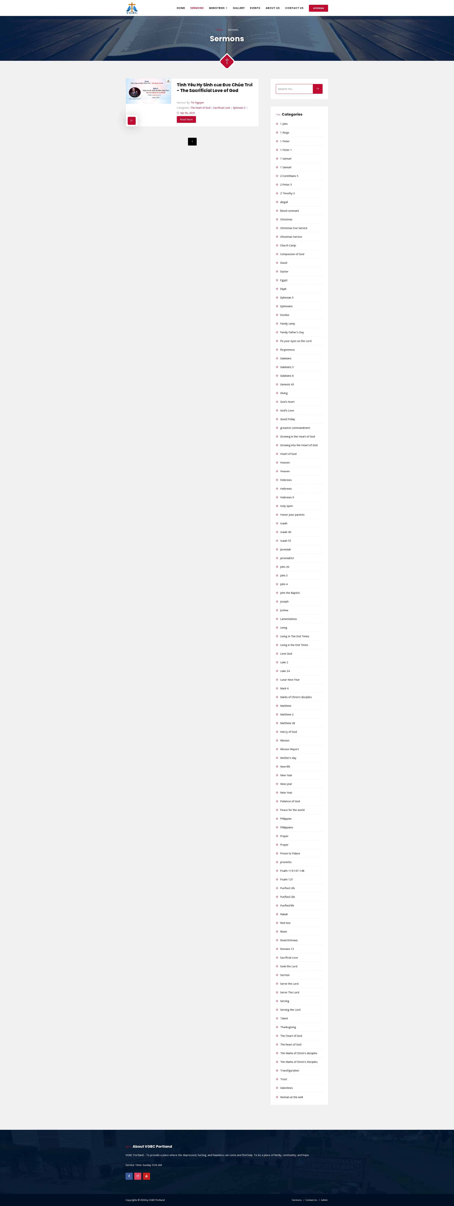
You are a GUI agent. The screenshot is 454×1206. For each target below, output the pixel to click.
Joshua (284, 610)
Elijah (283, 289)
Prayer (284, 836)
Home (181, 8)
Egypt (283, 280)
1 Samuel (285, 158)
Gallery (239, 8)
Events (255, 8)
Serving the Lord (290, 1009)
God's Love (287, 410)
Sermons (197, 8)
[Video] (132, 121)
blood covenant (289, 210)
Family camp (287, 323)
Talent (284, 1018)
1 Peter (285, 141)
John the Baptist (290, 592)
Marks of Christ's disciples (296, 697)
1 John (284, 123)
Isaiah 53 (285, 540)
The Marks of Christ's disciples (298, 1053)
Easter (284, 271)
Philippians (286, 827)
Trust (283, 1079)
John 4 (284, 584)
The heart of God (200, 107)
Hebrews (286, 480)
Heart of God (288, 454)
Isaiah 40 (285, 532)
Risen (283, 931)
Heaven (285, 462)
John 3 (284, 575)
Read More (186, 119)
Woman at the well (291, 1097)
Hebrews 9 (287, 497)
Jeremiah (285, 549)
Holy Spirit (286, 506)
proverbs (286, 862)
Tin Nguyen (197, 102)
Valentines (286, 1088)
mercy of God (288, 731)
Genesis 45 (287, 384)
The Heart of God (291, 1035)
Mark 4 (284, 688)
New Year (286, 775)
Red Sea (285, 923)
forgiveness (287, 349)
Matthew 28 (287, 723)
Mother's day (288, 758)
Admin (324, 1200)
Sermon (285, 975)
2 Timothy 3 (287, 193)
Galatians (285, 358)
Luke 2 (284, 662)
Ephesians (286, 306)
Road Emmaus (289, 940)
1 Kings (284, 132)
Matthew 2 (287, 714)
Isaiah (283, 523)
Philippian (286, 818)
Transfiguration (289, 1070)
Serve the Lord (289, 983)
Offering (318, 8)
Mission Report (289, 749)
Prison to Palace (290, 853)
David (283, 262)
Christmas (286, 219)
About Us (273, 8)
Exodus (284, 315)
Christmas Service (291, 236)
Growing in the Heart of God (297, 436)
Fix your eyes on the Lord (295, 341)
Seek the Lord (288, 966)
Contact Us (294, 8)
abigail (284, 202)
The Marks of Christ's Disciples (299, 1061)
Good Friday (287, 419)
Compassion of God (292, 254)
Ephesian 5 (239, 107)
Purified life (287, 905)
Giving (284, 393)
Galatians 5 (287, 367)
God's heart (287, 401)
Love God (286, 653)
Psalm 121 (286, 879)
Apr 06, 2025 (187, 113)
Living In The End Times (294, 636)
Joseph (284, 601)
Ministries (217, 8)
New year (286, 784)
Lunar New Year (290, 679)
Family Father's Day (292, 332)
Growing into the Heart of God (299, 445)
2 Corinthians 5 (289, 176)
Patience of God (290, 801)
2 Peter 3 (286, 184)
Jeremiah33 (287, 558)
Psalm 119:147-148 (292, 870)
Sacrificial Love (221, 107)
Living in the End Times (294, 645)
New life (285, 766)
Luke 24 (285, 671)
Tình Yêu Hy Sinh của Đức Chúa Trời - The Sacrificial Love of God (215, 87)
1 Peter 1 (286, 150)
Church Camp (288, 245)
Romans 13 (287, 949)
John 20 (284, 566)
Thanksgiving (288, 1027)
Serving (284, 1001)
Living (283, 627)
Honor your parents (292, 514)
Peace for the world (292, 810)
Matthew (285, 705)
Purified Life (287, 888)
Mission (284, 740)
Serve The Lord (289, 992)
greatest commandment (295, 427)
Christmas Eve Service (293, 228)
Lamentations (288, 619)
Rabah (284, 914)
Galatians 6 (287, 375)
